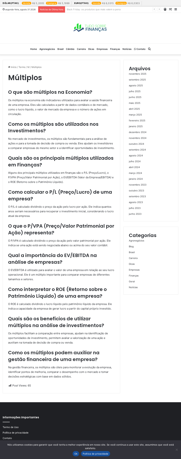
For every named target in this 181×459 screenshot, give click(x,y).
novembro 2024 (137, 138)
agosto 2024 (136, 155)
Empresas (102, 49)
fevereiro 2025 (137, 120)
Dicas (91, 49)
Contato (140, 49)
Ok (76, 453)
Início (13, 67)
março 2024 (135, 173)
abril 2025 (134, 108)
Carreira (81, 49)
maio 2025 (134, 103)
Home (33, 49)
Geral (132, 281)
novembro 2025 (137, 73)
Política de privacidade (15, 432)
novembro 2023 (137, 184)
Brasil (60, 49)
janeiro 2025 (136, 126)
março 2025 (135, 114)
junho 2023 (135, 213)
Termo (22, 67)
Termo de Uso (11, 427)
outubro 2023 (136, 190)
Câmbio (70, 49)
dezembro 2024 (137, 132)
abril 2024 (134, 167)
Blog (131, 246)
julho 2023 (135, 208)
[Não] (176, 449)
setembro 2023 (137, 196)
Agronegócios (47, 49)
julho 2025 (135, 91)
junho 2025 (135, 97)
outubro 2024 (136, 143)
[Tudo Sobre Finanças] (90, 28)
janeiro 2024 (136, 178)
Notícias (127, 49)
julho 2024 (135, 161)
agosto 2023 (136, 202)
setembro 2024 (137, 149)
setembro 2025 (137, 79)
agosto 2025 (136, 85)
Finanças (115, 49)
